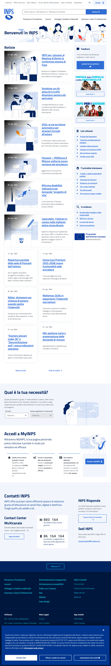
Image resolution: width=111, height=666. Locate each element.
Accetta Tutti (21, 657)
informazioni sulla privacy (33, 648)
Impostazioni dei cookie (89, 657)
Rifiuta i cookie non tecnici (55, 657)
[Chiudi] (103, 630)
